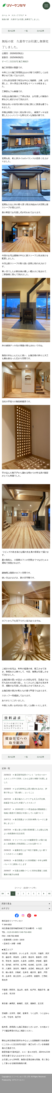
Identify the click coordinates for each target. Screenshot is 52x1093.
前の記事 (11, 31)
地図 (40, 928)
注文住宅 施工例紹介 (19, 61)
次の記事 (40, 31)
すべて (5, 61)
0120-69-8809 (13, 932)
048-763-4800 (25, 932)
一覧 (26, 31)
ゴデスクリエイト (18, 1080)
